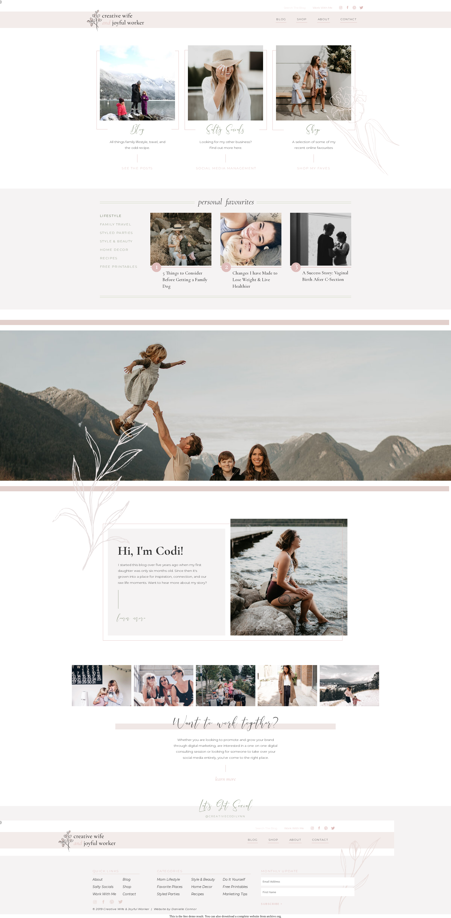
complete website (248, 916)
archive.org (274, 916)
